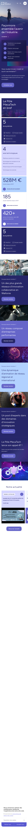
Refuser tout (7, 824)
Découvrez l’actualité (14, 529)
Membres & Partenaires (9, 494)
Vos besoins (4, 36)
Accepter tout (20, 824)
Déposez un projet (8, 456)
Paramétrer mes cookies (10, 820)
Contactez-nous (8, 85)
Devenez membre (8, 299)
